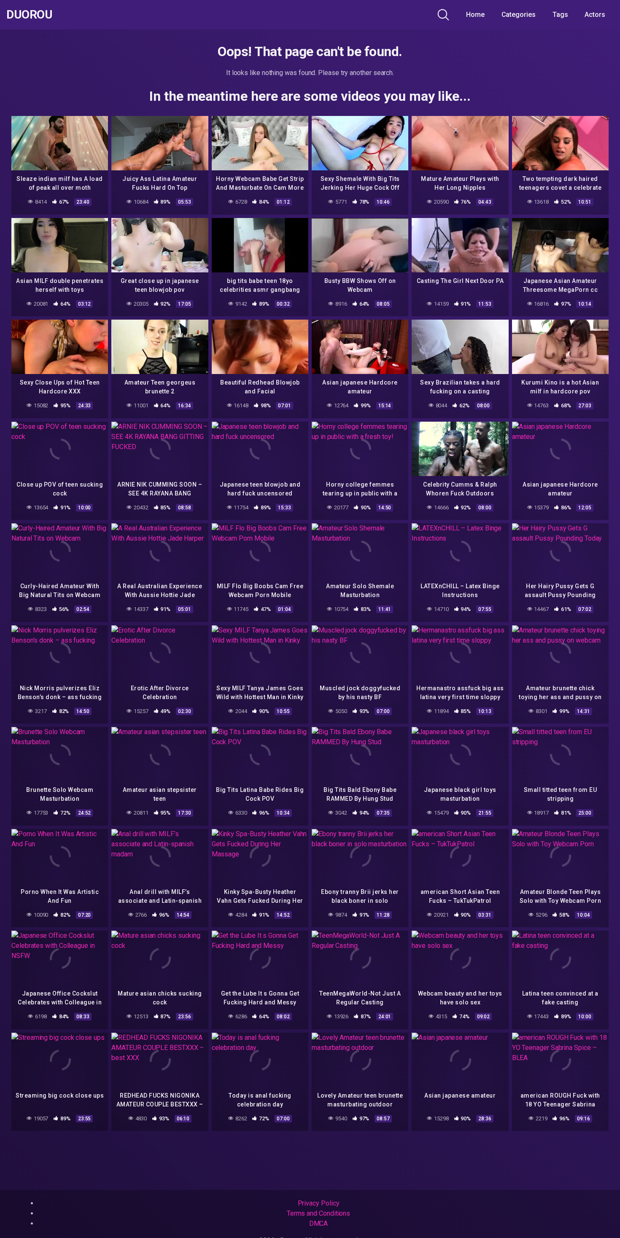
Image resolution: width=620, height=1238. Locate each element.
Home (475, 15)
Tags (560, 15)
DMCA (318, 1223)
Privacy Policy (319, 1203)
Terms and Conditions (318, 1213)
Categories (518, 15)
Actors (595, 15)
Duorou (29, 15)
